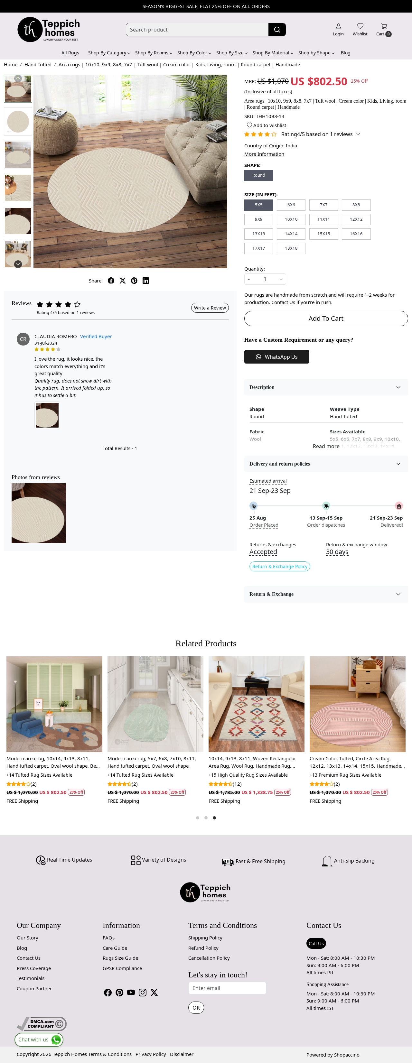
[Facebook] (108, 992)
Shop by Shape (314, 53)
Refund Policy (203, 948)
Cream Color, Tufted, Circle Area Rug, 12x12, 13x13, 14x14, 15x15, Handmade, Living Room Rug (154, 762)
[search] (277, 29)
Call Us (316, 943)
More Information (264, 154)
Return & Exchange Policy (279, 566)
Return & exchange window (356, 544)
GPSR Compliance (122, 968)
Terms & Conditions (110, 1054)
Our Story (27, 937)
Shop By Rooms (151, 53)
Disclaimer (181, 1054)
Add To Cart (326, 318)
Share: (96, 280)
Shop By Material (271, 53)
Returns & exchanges (272, 544)
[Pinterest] (119, 992)
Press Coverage (34, 968)
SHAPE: (252, 165)
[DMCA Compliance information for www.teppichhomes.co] (42, 1023)
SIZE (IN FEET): (261, 194)
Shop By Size (230, 53)
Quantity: (254, 268)
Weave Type (345, 409)
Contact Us (29, 958)
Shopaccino (347, 1054)
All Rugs (70, 53)
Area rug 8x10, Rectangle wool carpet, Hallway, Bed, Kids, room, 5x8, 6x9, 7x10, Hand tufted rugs (356, 762)
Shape (256, 409)
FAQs (109, 937)
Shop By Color (192, 53)
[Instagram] (142, 992)
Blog (346, 53)
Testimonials (30, 978)
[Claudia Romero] (47, 415)
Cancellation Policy (209, 958)
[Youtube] (131, 992)
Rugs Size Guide (120, 958)
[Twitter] (154, 992)
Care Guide (115, 948)
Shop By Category (107, 53)
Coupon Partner (34, 988)
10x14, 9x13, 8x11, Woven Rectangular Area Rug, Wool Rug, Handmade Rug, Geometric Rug (50, 762)
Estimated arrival (268, 480)
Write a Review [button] (210, 308)
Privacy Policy (151, 1054)
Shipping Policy (205, 937)
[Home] (49, 29)
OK (196, 1007)
